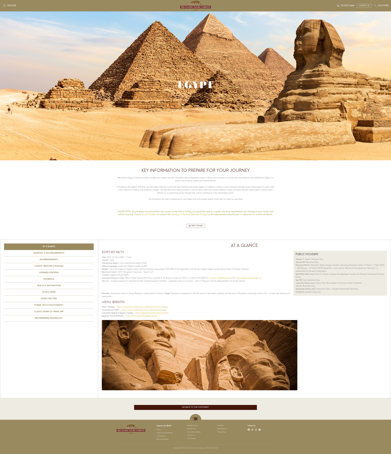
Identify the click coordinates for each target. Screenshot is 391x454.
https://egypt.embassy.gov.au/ (249, 278)
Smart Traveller (149, 215)
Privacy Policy (221, 432)
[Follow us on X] (256, 430)
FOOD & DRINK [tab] (49, 292)
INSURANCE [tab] (49, 279)
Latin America (161, 436)
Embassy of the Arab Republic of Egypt (189, 215)
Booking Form (191, 429)
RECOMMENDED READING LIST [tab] (49, 318)
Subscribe (220, 425)
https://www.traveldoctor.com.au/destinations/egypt (144, 310)
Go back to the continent (195, 407)
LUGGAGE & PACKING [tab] (49, 273)
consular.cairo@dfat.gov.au (220, 278)
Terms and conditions (194, 432)
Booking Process (192, 425)
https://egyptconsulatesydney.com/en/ (152, 313)
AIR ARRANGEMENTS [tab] (49, 260)
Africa (159, 429)
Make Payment (222, 429)
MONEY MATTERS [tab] (49, 299)
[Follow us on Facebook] (249, 430)
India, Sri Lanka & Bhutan (165, 433)
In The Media (191, 438)
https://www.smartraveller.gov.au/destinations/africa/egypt (142, 307)
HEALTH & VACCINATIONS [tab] (49, 286)
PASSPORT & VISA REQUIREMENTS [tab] (48, 253)
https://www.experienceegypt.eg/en (141, 316)
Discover (383, 6)
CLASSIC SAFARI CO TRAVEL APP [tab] (49, 312)
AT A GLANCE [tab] (49, 247)
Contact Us (190, 435)
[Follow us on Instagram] (252, 430)
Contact (364, 6)
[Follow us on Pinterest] (260, 430)
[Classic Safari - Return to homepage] (195, 6)
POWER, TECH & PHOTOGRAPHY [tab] (48, 305)
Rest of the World (162, 439)
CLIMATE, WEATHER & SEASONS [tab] (48, 266)
